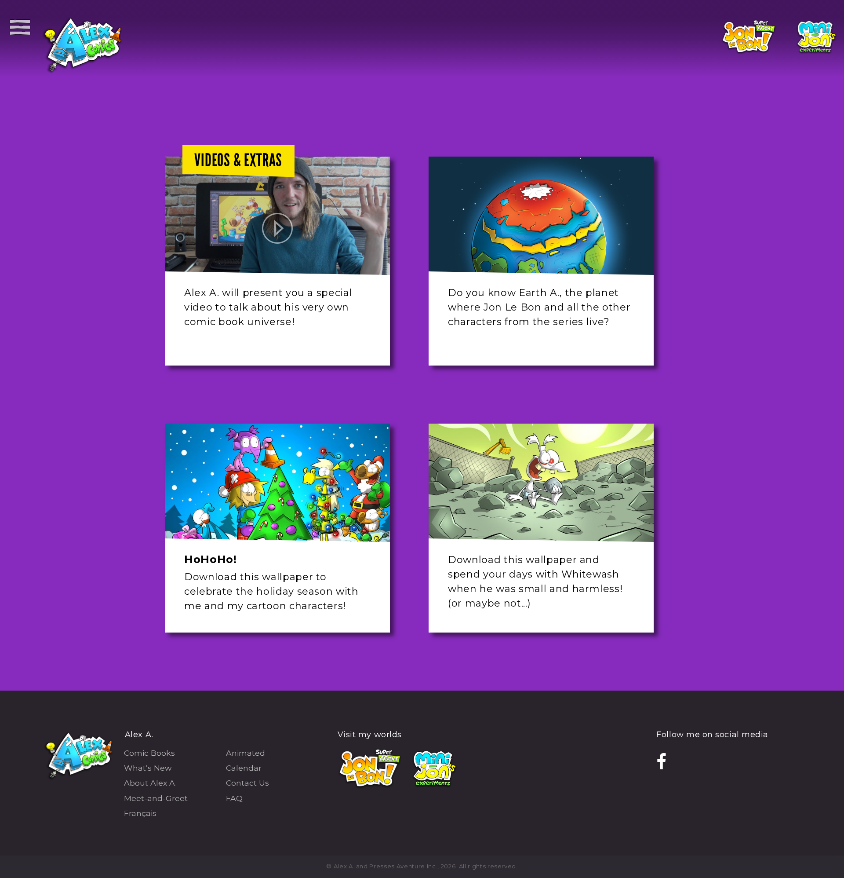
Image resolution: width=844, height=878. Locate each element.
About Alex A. (150, 782)
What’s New (147, 767)
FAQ (234, 798)
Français (140, 813)
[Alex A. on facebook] (661, 762)
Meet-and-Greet (156, 798)
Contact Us (247, 782)
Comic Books (149, 752)
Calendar (244, 767)
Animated (245, 752)
